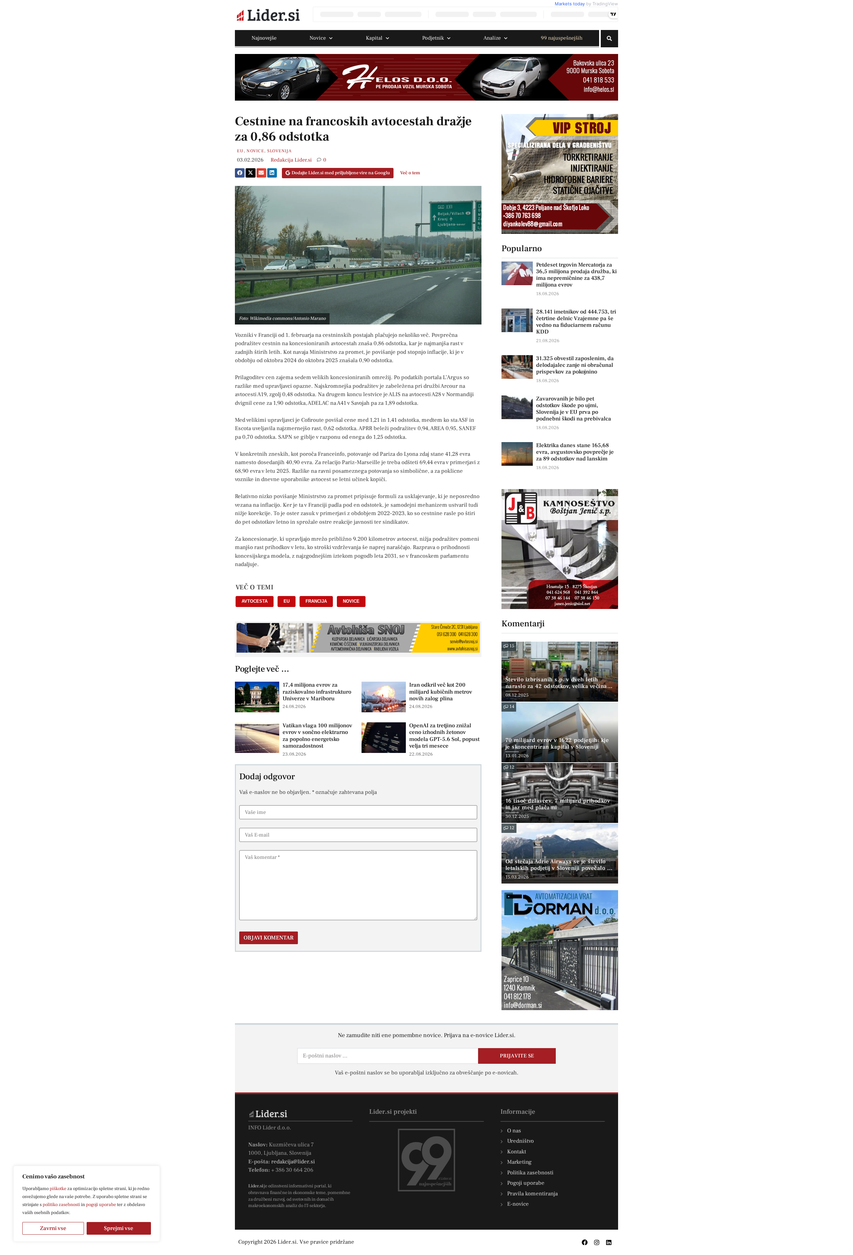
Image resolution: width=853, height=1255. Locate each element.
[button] (609, 38)
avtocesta (255, 601)
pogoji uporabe (101, 1205)
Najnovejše (264, 38)
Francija (316, 601)
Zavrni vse (53, 1228)
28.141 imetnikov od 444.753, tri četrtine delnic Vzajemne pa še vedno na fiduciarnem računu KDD (576, 322)
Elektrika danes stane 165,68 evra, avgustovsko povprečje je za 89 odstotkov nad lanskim (575, 452)
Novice (318, 38)
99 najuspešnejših (561, 38)
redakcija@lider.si (293, 1161)
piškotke (58, 1189)
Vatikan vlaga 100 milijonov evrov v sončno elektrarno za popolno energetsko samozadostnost (317, 736)
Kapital (374, 38)
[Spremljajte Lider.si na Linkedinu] (609, 1242)
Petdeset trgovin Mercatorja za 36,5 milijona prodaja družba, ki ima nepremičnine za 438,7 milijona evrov (576, 275)
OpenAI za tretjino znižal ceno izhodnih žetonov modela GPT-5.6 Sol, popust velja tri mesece (444, 736)
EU (240, 151)
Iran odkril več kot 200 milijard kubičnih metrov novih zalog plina (440, 691)
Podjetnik (433, 38)
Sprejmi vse (118, 1228)
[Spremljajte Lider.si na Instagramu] (597, 1242)
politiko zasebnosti (61, 1205)
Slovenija (279, 151)
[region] (86, 1204)
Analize (492, 38)
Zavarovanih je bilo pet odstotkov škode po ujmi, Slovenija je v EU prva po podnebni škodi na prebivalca (573, 408)
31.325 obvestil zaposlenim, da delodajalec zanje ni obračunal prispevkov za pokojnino (575, 365)
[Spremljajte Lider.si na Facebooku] (585, 1242)
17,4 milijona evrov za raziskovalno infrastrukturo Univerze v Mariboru (317, 691)
